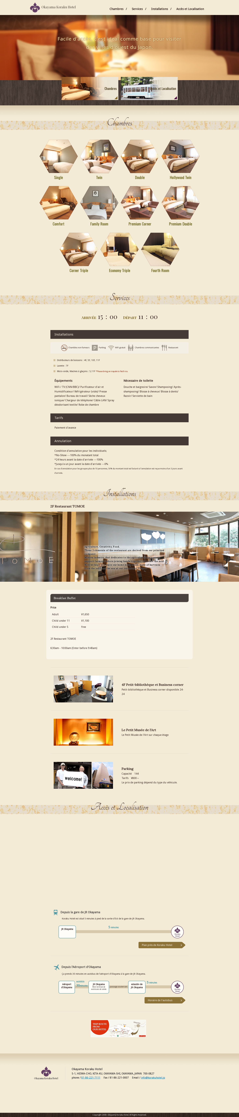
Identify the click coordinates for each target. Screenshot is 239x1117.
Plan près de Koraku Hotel (157, 945)
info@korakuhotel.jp (153, 1077)
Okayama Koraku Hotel (58, 7)
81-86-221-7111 (90, 1077)
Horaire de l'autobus (160, 1000)
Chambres (116, 9)
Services (137, 9)
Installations (159, 9)
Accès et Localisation (190, 9)
